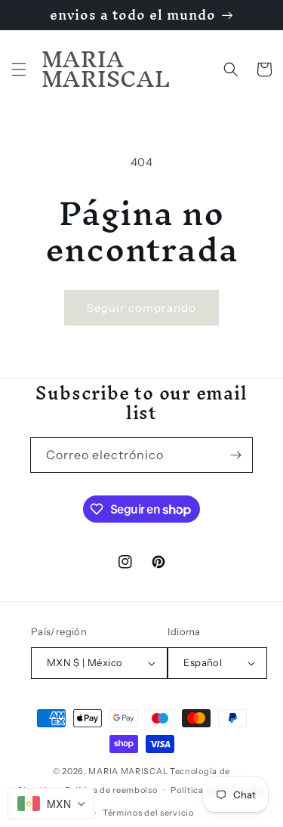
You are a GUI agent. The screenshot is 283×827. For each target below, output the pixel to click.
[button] (18, 69)
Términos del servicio (148, 812)
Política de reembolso (111, 790)
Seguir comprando (141, 308)
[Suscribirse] (235, 455)
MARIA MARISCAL (128, 771)
